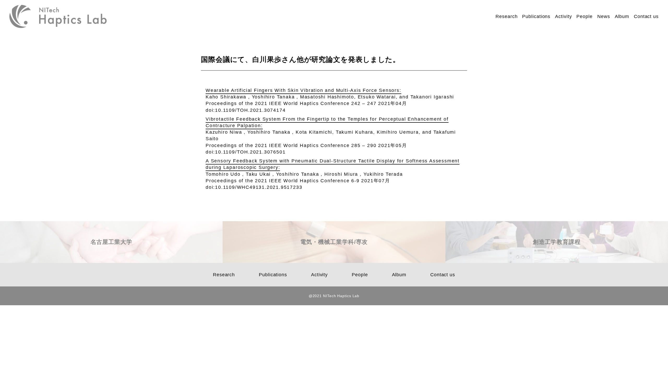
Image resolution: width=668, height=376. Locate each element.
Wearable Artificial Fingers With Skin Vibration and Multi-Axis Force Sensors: (303, 90)
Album (622, 16)
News (603, 16)
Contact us (646, 16)
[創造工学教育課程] (556, 260)
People (584, 16)
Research (506, 16)
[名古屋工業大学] (111, 260)
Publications (536, 16)
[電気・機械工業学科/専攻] (334, 260)
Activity (563, 16)
